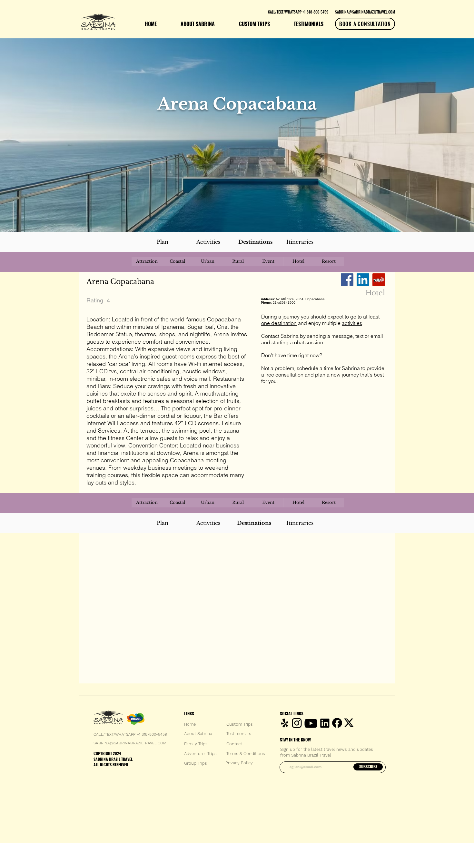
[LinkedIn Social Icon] (363, 279)
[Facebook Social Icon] (347, 279)
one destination (279, 323)
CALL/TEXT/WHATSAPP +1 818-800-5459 (130, 734)
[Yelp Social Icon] (378, 279)
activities (352, 323)
